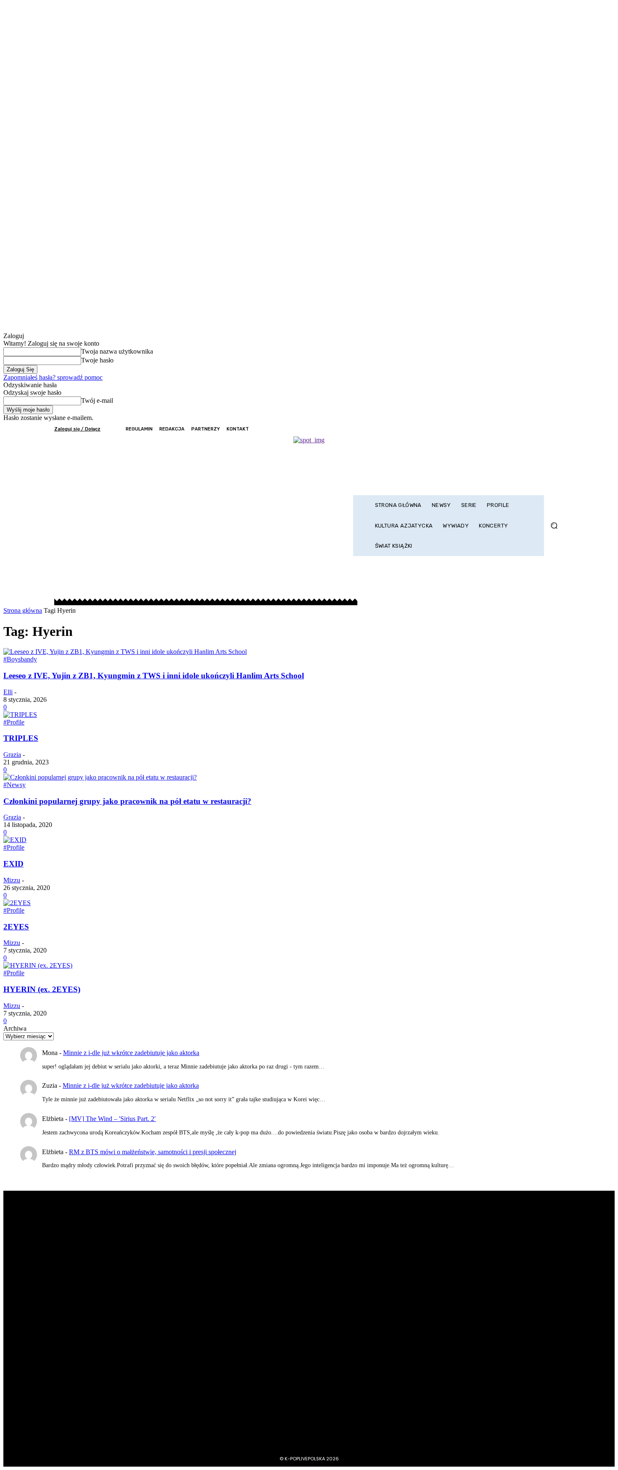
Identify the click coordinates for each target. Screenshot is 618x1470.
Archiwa (14, 1028)
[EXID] (14, 839)
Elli (8, 692)
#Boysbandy (20, 659)
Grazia (12, 754)
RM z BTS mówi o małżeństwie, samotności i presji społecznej (152, 1151)
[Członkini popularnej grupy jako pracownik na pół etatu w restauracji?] (100, 777)
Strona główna (22, 610)
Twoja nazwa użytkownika (117, 351)
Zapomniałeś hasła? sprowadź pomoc (53, 377)
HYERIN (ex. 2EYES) (41, 989)
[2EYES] (17, 902)
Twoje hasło (97, 360)
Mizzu (11, 880)
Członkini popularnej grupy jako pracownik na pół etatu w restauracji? (127, 801)
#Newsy (14, 784)
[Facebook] (512, 429)
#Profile (13, 722)
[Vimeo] (546, 429)
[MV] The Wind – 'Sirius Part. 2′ (112, 1118)
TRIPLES (20, 738)
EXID (13, 863)
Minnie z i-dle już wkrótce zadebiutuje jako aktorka (131, 1052)
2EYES (16, 926)
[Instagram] (523, 429)
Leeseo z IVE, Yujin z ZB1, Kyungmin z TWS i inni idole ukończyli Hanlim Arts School (153, 675)
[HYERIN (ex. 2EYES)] (37, 965)
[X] (535, 429)
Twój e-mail (97, 400)
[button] (554, 526)
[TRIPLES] (20, 714)
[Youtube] (558, 429)
